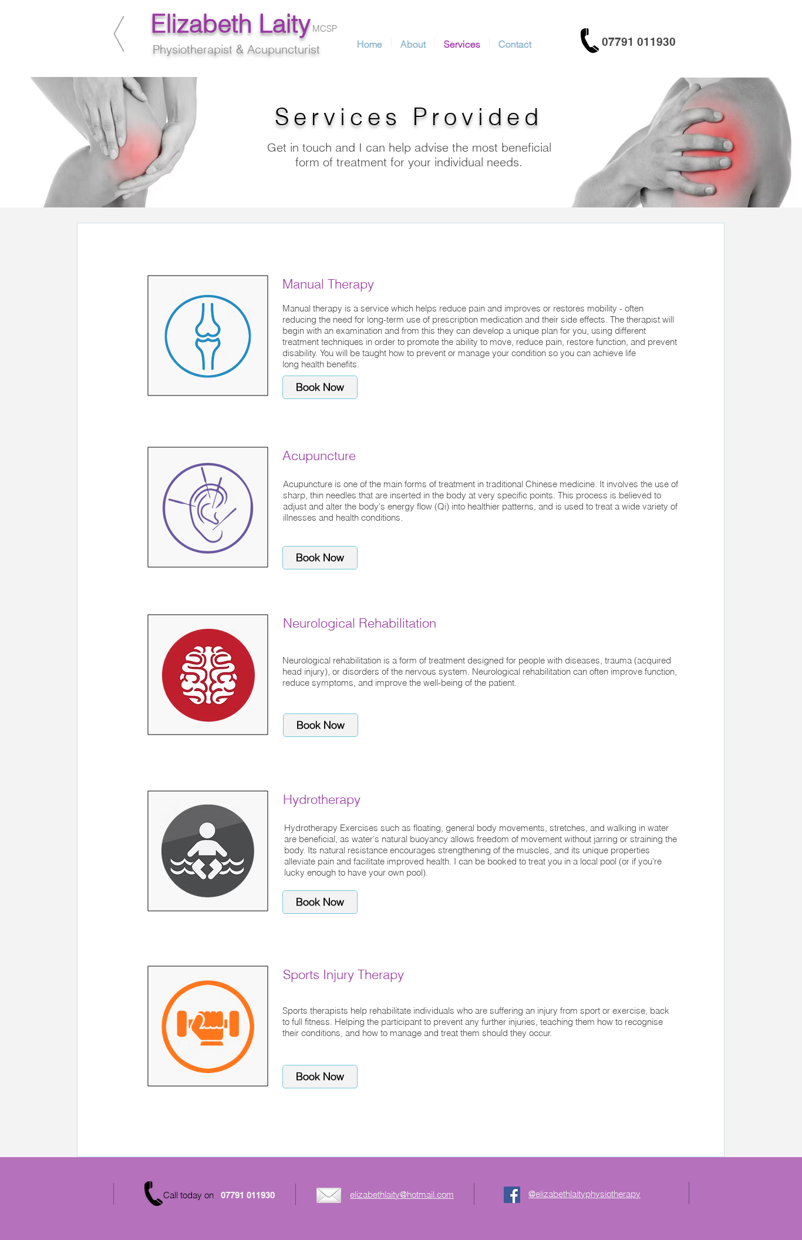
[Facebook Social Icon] (512, 1195)
